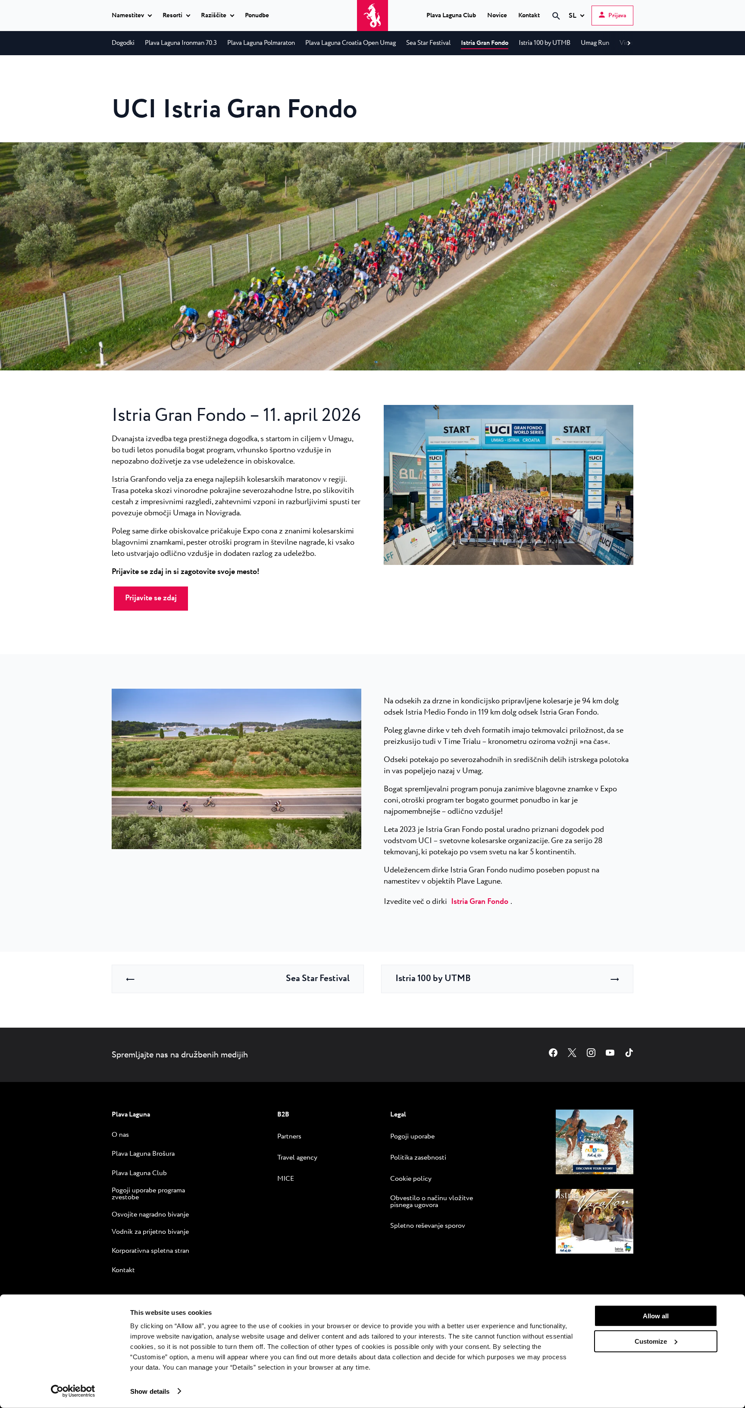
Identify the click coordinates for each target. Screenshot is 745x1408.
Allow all (656, 1316)
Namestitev (128, 16)
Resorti (172, 16)
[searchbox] (483, 31)
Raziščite (213, 16)
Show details (149, 1391)
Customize (651, 1341)
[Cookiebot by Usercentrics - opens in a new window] (73, 1391)
